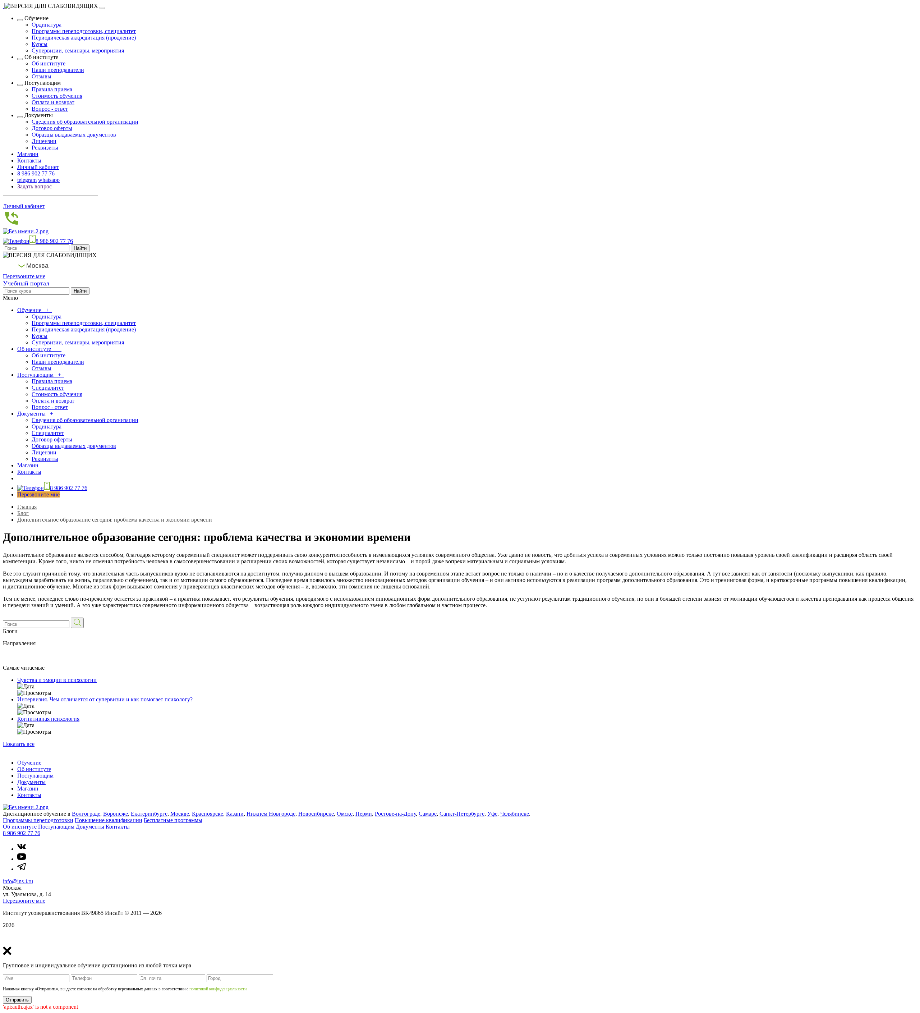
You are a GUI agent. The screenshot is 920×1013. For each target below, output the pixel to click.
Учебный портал (26, 283)
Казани (235, 814)
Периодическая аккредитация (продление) (84, 38)
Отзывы (41, 76)
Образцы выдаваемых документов (74, 135)
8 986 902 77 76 (36, 173)
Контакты (29, 160)
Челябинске (514, 814)
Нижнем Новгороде (271, 814)
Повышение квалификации (108, 820)
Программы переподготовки (38, 820)
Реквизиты (45, 148)
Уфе (492, 814)
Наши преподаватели (58, 70)
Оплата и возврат (53, 102)
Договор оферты (52, 128)
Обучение (30, 310)
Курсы (39, 44)
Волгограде (86, 814)
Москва (37, 265)
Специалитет (48, 388)
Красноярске (207, 814)
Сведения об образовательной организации (85, 122)
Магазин (27, 154)
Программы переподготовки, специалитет (84, 31)
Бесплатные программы (173, 820)
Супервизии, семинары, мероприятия (78, 50)
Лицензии (44, 141)
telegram (27, 180)
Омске (345, 814)
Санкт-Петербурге (462, 814)
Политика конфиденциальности (42, 937)
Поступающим (36, 375)
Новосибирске (316, 814)
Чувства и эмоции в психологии (57, 680)
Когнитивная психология (48, 719)
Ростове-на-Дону (395, 814)
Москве (179, 814)
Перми (363, 814)
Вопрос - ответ (50, 109)
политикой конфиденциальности (218, 988)
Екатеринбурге (149, 814)
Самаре (428, 814)
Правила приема (52, 89)
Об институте (48, 63)
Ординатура (46, 25)
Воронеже (115, 814)
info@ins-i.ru (18, 881)
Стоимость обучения (57, 96)
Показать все (18, 744)
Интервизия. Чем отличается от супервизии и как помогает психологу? (105, 699)
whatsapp (49, 180)
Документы (32, 414)
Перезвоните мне (24, 276)
